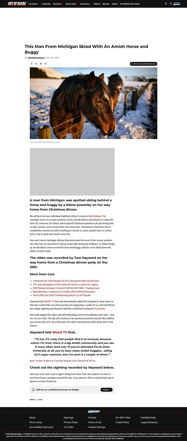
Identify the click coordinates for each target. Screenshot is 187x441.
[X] (166, 4)
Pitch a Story (35, 422)
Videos (97, 4)
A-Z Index (69, 427)
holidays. (97, 216)
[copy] (45, 64)
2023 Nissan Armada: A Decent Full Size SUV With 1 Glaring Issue (66, 288)
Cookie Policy (122, 422)
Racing (106, 4)
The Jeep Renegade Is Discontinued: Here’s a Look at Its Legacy (65, 284)
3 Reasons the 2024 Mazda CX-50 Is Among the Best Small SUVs (66, 281)
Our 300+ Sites (123, 417)
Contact (92, 417)
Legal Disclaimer (149, 422)
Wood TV (59, 332)
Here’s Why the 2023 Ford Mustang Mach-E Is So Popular (62, 295)
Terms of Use (95, 422)
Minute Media (16, 434)
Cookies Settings (96, 427)
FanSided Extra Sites (129, 4)
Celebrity (46, 4)
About (115, 4)
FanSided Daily (148, 417)
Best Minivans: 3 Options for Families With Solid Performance (64, 291)
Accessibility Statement (41, 427)
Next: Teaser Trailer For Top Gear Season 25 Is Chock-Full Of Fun (62, 360)
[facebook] (171, 4)
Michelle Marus (36, 58)
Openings (68, 417)
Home (32, 399)
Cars (40, 399)
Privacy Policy (71, 422)
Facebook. (100, 308)
